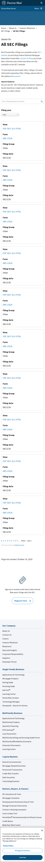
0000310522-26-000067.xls (13, 253)
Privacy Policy (8, 846)
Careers (5, 638)
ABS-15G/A (7, 138)
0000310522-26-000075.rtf (9, 419)
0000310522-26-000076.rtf (9, 128)
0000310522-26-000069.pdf (5, 170)
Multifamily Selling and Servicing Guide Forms (21, 737)
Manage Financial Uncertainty (14, 806)
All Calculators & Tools (11, 794)
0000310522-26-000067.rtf (9, 253)
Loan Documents (9, 734)
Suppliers (6, 658)
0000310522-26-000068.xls (13, 461)
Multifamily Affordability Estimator (16, 741)
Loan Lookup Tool (9, 813)
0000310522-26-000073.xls (13, 502)
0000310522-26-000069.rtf (9, 170)
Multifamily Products (11, 722)
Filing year (6, 110)
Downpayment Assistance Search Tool (18, 802)
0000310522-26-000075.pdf (5, 419)
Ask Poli (6, 690)
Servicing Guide (8, 686)
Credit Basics (7, 821)
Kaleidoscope (19, 545)
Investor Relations (27, 28)
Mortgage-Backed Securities (14, 766)
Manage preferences (22, 851)
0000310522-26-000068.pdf (5, 461)
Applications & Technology (13, 674)
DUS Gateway (8, 730)
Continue (22, 857)
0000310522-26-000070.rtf (9, 378)
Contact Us (7, 635)
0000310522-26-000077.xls (13, 336)
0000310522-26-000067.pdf (5, 253)
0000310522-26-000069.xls (13, 170)
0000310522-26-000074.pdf (5, 211)
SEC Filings (5, 31)
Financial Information (11, 745)
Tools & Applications (10, 781)
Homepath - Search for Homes (14, 705)
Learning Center (9, 694)
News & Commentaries (11, 762)
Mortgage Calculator (11, 798)
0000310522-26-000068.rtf (9, 461)
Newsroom (6, 646)
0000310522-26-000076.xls (13, 128)
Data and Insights (9, 650)
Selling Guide (7, 682)
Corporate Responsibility (12, 654)
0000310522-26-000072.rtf (9, 295)
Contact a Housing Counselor (14, 809)
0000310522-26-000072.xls (13, 295)
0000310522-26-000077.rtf (9, 336)
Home (3, 28)
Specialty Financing (10, 726)
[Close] (42, 830)
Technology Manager (11, 701)
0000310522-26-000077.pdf (5, 336)
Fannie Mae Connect (10, 698)
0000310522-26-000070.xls (13, 378)
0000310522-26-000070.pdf (5, 378)
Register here (20, 600)
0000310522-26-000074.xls (13, 211)
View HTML (18, 128)
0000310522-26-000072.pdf (5, 295)
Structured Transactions (12, 769)
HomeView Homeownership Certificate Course (22, 817)
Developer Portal (9, 662)
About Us (13, 28)
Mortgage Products (10, 678)
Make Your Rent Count (11, 825)
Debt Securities (8, 777)
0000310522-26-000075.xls (13, 419)
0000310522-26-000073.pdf (5, 502)
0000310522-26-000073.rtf (9, 502)
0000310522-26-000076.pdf (5, 128)
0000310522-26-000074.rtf (9, 211)
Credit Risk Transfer (10, 773)
